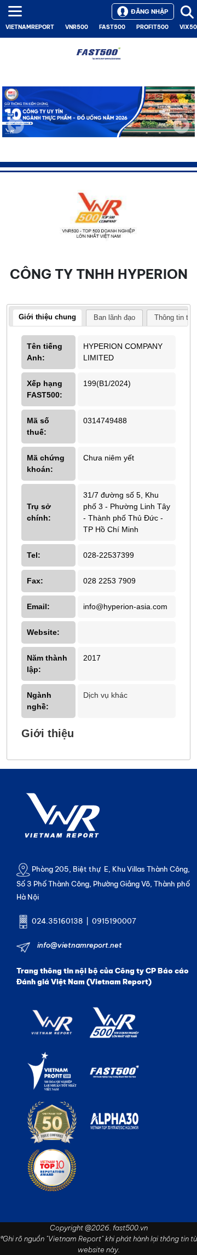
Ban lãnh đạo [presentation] (114, 317)
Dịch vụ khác (105, 695)
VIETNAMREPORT (29, 27)
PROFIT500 (152, 27)
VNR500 (76, 27)
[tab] (47, 318)
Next (181, 132)
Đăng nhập (149, 11)
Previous (16, 125)
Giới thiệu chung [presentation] (47, 317)
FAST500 (112, 27)
